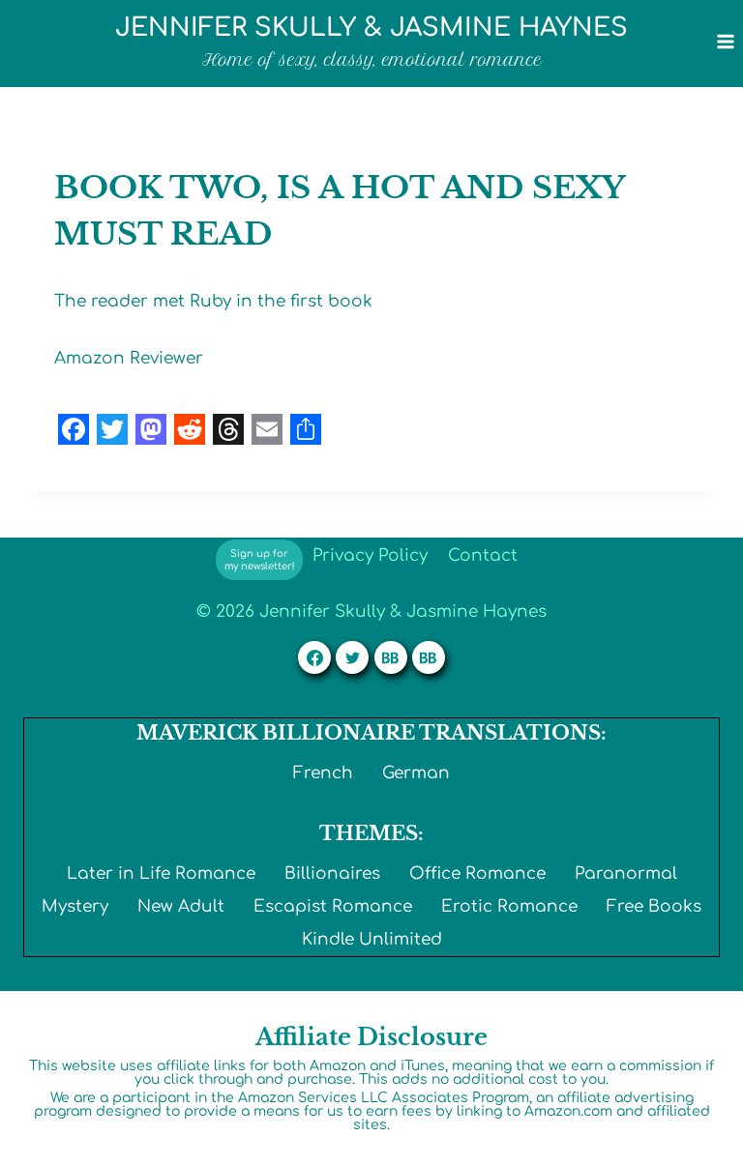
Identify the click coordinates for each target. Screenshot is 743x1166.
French (323, 773)
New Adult (180, 906)
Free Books (654, 906)
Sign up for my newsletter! (259, 559)
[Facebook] (314, 657)
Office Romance (477, 873)
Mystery (75, 906)
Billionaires (332, 873)
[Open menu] (725, 41)
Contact (483, 555)
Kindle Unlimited (372, 939)
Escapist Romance (332, 906)
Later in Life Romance (161, 873)
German (416, 773)
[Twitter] (352, 657)
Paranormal (626, 873)
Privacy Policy (370, 555)
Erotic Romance (509, 906)
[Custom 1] (390, 657)
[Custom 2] (428, 657)
